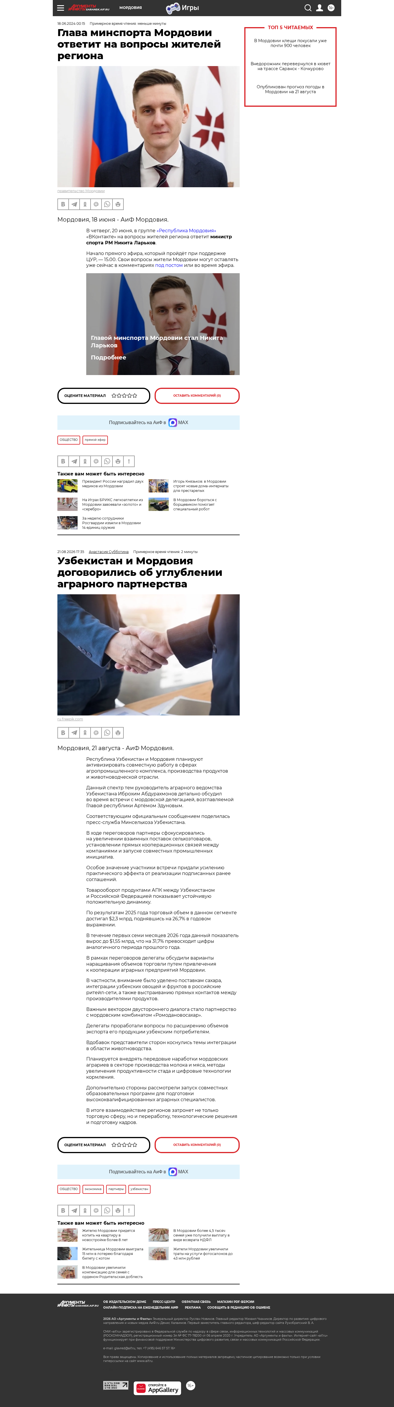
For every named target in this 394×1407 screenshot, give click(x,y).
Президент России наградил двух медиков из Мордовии (112, 483)
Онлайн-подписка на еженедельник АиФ (140, 1307)
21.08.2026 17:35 (70, 552)
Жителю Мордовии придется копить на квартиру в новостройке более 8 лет (108, 1235)
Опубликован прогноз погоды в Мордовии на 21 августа (290, 89)
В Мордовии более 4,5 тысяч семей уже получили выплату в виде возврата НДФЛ (201, 1235)
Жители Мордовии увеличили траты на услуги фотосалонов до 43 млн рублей (203, 1253)
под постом (169, 265)
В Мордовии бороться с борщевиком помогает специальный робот (195, 504)
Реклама (193, 1307)
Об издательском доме (124, 1302)
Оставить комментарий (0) (197, 396)
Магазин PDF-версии (235, 1302)
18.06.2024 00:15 (71, 23)
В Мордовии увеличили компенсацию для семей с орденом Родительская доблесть (112, 1272)
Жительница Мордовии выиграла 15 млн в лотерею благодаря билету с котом (112, 1253)
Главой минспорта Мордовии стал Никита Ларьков (157, 341)
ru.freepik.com (70, 719)
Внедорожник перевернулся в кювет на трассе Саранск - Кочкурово (291, 66)
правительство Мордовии (81, 191)
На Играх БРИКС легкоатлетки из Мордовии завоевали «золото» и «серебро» (112, 504)
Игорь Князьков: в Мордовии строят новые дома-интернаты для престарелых (200, 486)
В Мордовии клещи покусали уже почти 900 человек (290, 43)
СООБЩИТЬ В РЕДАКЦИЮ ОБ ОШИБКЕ (238, 1307)
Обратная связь (196, 1302)
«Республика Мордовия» (186, 230)
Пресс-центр (164, 1302)
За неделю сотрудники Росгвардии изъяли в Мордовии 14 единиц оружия (111, 523)
